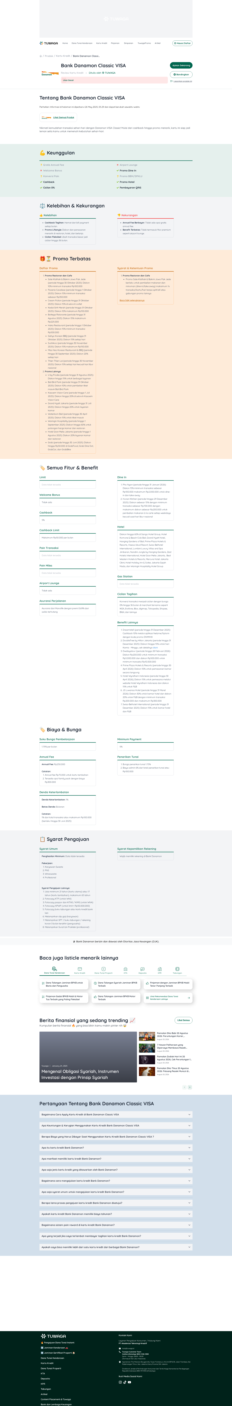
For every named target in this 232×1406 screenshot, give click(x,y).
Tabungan (46, 1389)
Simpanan (128, 43)
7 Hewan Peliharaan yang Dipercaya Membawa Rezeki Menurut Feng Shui (171, 1047)
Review (65, 72)
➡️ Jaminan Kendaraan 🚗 (54, 1347)
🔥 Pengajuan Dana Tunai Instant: (58, 1342)
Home (65, 43)
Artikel (157, 43)
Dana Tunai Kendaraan (82, 43)
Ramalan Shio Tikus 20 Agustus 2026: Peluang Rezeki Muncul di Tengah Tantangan (173, 1071)
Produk (49, 56)
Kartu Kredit (101, 43)
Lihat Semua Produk (63, 117)
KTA (43, 1373)
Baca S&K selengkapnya (132, 300)
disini (155, 647)
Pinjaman (115, 43)
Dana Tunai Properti (51, 1368)
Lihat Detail (68, 80)
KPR (43, 1383)
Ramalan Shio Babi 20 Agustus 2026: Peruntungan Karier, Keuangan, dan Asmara (172, 1036)
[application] (119, 43)
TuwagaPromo (144, 43)
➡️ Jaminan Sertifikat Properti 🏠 (58, 1352)
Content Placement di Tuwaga (56, 1399)
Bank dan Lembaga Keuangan (56, 1404)
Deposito (45, 1378)
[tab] (54, 971)
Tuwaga (45, 1066)
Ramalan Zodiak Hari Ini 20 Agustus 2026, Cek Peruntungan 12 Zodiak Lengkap (174, 1059)
